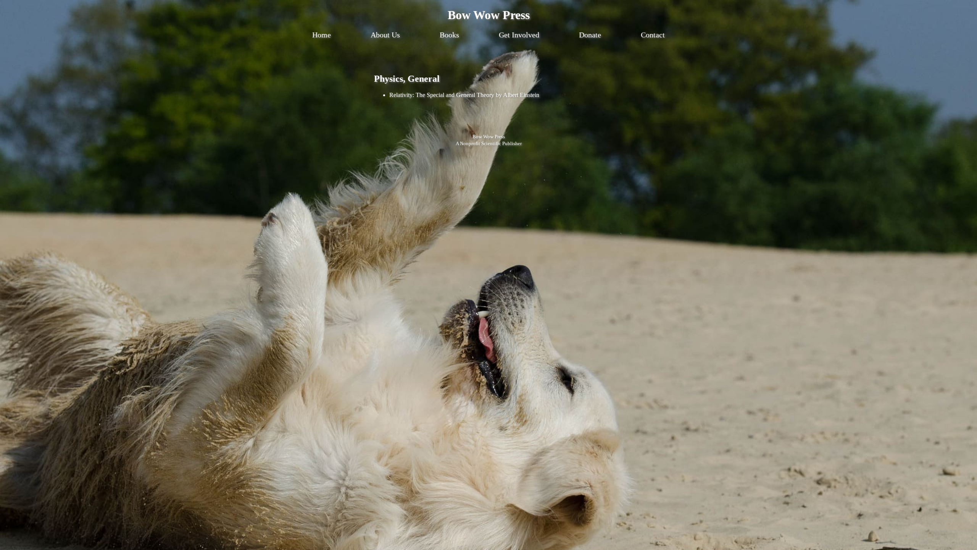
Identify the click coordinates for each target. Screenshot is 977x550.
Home (321, 35)
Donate (590, 35)
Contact (653, 35)
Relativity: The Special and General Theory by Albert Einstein (464, 95)
